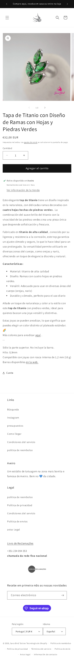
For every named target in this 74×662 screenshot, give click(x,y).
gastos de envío (31, 142)
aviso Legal (13, 529)
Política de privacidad (19, 505)
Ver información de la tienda (23, 190)
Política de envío (62, 649)
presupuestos (15, 425)
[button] (7, 18)
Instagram (13, 417)
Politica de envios (17, 521)
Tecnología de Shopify (36, 643)
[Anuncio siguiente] (67, 4)
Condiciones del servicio (21, 442)
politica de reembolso (20, 450)
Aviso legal (25, 654)
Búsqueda (13, 409)
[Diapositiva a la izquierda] (29, 108)
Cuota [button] (9, 372)
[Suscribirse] (63, 595)
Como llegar (14, 433)
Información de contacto (45, 654)
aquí (38, 335)
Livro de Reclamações (20, 543)
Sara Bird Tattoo (18, 643)
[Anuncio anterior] (7, 4)
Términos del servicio (41, 649)
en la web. (32, 362)
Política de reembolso (60, 643)
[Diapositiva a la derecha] (45, 108)
